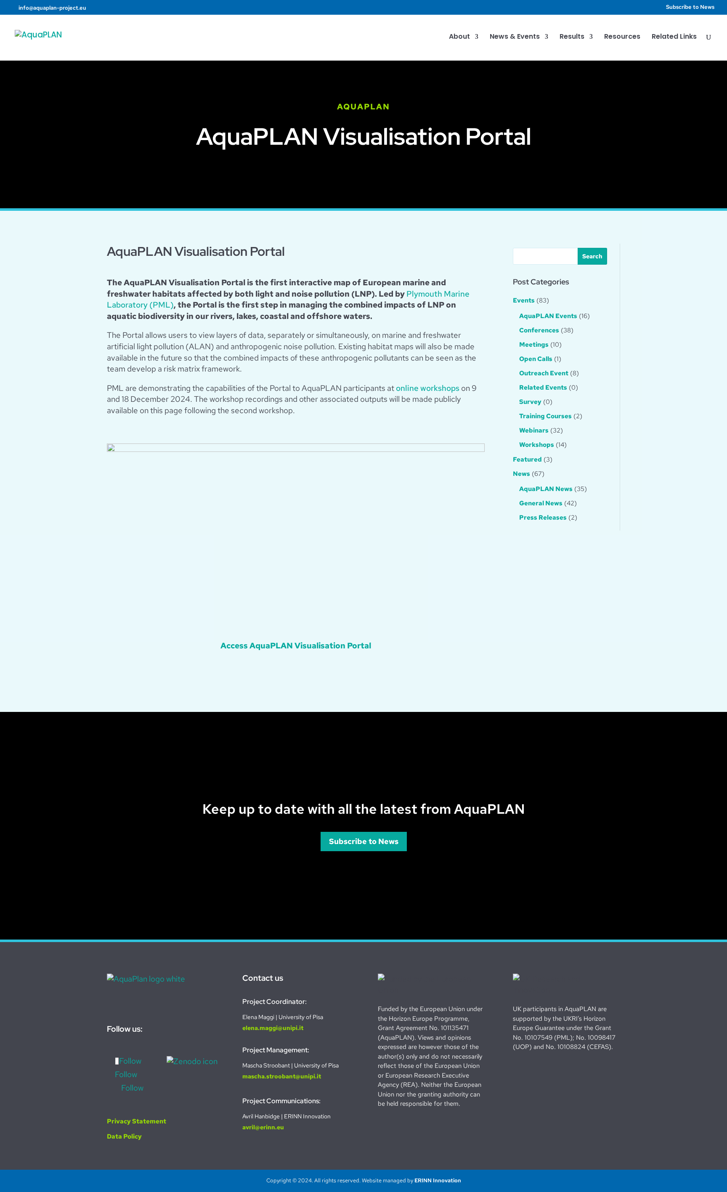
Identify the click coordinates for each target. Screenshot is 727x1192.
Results (572, 37)
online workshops (427, 388)
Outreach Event (543, 373)
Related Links (674, 37)
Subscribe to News (690, 7)
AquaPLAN (363, 106)
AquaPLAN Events (548, 316)
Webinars (534, 430)
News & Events (515, 37)
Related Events (543, 387)
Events (524, 300)
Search (592, 256)
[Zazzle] (112, 7)
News (521, 474)
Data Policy (124, 1136)
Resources (622, 37)
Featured (527, 459)
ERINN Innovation (437, 1180)
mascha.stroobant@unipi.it (281, 1076)
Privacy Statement (136, 1121)
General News (540, 503)
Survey (530, 402)
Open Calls (535, 359)
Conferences (539, 330)
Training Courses (545, 416)
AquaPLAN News (546, 489)
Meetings (534, 344)
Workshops (536, 445)
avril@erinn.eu (263, 1127)
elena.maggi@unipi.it (272, 1028)
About (459, 37)
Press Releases (543, 517)
